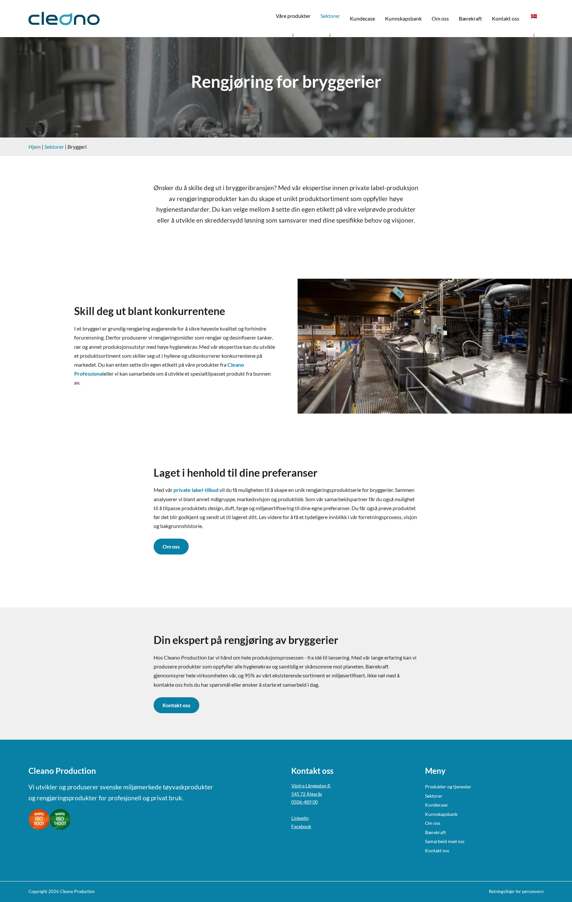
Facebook (301, 826)
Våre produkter (293, 16)
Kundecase (362, 18)
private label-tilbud (195, 490)
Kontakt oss (505, 18)
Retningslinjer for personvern (516, 891)
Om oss (440, 18)
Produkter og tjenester (448, 786)
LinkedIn (300, 818)
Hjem (34, 146)
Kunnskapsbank (403, 18)
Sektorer (330, 16)
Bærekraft (470, 18)
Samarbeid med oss (444, 841)
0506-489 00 (304, 802)
